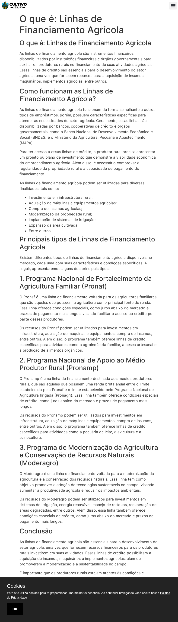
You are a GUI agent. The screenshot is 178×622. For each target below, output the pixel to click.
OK (15, 609)
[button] (173, 6)
